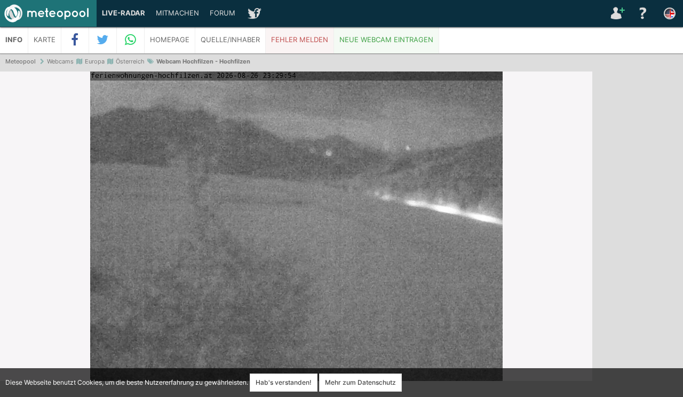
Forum (222, 13)
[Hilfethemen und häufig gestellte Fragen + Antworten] (643, 13)
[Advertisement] (637, 235)
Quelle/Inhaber (230, 40)
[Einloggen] (616, 13)
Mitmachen (177, 13)
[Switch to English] (669, 13)
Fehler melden (299, 40)
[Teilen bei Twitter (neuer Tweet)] (103, 40)
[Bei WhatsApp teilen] (131, 40)
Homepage (169, 40)
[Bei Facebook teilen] (75, 40)
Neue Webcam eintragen (386, 40)
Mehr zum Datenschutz (360, 382)
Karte (44, 40)
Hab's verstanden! (284, 382)
